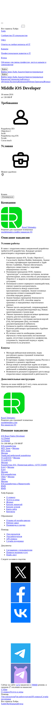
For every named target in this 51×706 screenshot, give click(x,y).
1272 (18, 685)
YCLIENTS (6, 458)
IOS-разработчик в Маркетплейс (15, 484)
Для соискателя (13, 534)
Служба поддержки (15, 541)
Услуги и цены (12, 500)
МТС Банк (5, 448)
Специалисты (16, 79)
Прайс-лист (11, 555)
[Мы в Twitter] (20, 581)
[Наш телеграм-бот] (20, 682)
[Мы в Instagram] (20, 642)
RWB (3, 486)
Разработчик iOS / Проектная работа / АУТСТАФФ (24, 465)
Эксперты (13, 81)
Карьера (14, 704)
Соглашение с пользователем (19, 550)
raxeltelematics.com (9, 232)
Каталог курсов (13, 507)
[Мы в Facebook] (20, 602)
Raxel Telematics (29, 227)
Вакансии (5, 79)
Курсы (20, 704)
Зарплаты (39, 81)
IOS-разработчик (8, 446)
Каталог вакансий (14, 504)
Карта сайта (11, 509)
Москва (15, 448)
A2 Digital (5, 438)
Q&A (8, 704)
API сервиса (11, 539)
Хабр (3, 704)
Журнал (46, 81)
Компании (22, 81)
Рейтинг (31, 81)
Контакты (10, 511)
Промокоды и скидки (15, 525)
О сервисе (10, 497)
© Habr (4, 689)
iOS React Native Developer (13, 436)
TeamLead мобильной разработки (16, 455)
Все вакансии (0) (24, 232)
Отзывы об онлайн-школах (18, 520)
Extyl (3, 467)
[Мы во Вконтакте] (20, 622)
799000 (34, 685)
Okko (3, 477)
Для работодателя (14, 536)
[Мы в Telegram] (20, 662)
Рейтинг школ (12, 523)
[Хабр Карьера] (11, 26)
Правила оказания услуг (17, 552)
